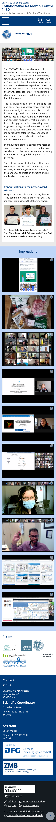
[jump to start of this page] (50, 816)
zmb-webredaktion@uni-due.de (25, 815)
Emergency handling (34, 801)
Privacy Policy (31, 805)
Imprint (12, 805)
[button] (40, 21)
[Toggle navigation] (5, 21)
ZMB (11, 765)
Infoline (12, 801)
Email (8, 685)
